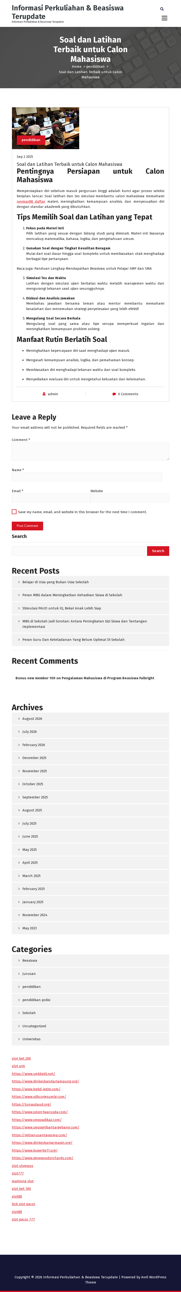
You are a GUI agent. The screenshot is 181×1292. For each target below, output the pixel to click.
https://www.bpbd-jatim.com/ (36, 1089)
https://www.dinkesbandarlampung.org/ (45, 1081)
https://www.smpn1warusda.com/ (40, 1112)
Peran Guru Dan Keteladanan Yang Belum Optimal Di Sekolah (73, 640)
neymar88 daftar (31, 201)
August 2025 (32, 810)
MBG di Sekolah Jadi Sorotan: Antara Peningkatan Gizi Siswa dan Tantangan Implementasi (84, 624)
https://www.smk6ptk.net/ (33, 1074)
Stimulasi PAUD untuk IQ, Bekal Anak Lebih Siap (61, 608)
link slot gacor (23, 1204)
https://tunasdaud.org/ (31, 1104)
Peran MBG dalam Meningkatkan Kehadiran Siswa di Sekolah (72, 595)
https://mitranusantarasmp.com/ (39, 1135)
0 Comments (128, 394)
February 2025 (33, 889)
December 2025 (34, 758)
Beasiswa (29, 960)
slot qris (18, 1066)
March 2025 (31, 876)
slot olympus (22, 1166)
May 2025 (29, 849)
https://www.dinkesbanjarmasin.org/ (42, 1143)
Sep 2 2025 (25, 157)
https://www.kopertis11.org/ (35, 1150)
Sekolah (29, 1013)
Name (18, 470)
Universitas (31, 1039)
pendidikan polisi (36, 1000)
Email (17, 491)
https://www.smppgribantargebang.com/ (45, 1127)
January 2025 (32, 902)
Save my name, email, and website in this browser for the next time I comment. (82, 512)
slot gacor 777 (23, 1219)
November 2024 (34, 915)
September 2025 (35, 797)
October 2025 (32, 784)
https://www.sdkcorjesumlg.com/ (39, 1097)
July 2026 (29, 732)
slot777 (18, 1173)
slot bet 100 (21, 1189)
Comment (21, 440)
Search (19, 536)
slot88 (17, 1196)
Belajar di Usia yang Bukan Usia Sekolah (55, 582)
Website (96, 491)
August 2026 (32, 719)
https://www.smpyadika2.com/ (37, 1120)
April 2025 (30, 862)
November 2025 (34, 771)
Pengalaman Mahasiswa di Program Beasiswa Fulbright (108, 678)
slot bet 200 (21, 1058)
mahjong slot (23, 1181)
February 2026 (33, 745)
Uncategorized (34, 1026)
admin (53, 394)
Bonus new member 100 (35, 678)
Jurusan (29, 974)
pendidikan (95, 66)
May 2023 (29, 928)
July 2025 (29, 823)
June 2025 (30, 836)
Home (77, 66)
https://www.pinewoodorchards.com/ (43, 1158)
